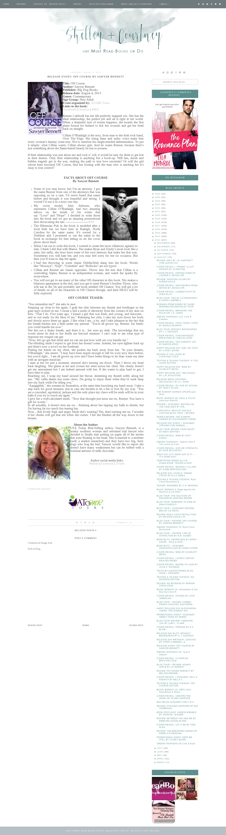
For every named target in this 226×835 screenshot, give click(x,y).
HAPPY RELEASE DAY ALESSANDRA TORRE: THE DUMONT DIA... (176, 609)
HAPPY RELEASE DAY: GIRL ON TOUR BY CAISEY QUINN (177, 349)
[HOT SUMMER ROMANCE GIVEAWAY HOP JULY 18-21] (163, 811)
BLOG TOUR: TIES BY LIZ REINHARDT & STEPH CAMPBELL (177, 299)
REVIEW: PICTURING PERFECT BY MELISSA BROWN (175, 672)
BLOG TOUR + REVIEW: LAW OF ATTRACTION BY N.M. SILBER (174, 534)
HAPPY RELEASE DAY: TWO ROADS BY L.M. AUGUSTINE (176, 374)
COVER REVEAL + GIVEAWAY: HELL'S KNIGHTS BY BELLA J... (177, 678)
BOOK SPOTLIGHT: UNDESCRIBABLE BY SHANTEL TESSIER (177, 713)
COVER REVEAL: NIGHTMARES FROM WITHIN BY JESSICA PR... (177, 286)
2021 (158, 212)
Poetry (77, 4)
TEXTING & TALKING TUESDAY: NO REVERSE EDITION (175, 578)
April (161, 759)
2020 (158, 215)
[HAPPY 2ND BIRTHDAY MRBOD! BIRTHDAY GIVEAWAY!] (186, 788)
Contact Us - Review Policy (50, 4)
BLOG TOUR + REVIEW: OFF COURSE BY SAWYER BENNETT (177, 522)
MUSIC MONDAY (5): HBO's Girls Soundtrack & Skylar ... (174, 691)
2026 (158, 194)
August (162, 257)
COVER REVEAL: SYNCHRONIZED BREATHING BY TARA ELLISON (175, 336)
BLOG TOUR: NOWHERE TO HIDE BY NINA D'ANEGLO (176, 503)
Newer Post (35, 625)
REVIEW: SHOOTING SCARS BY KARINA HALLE (174, 280)
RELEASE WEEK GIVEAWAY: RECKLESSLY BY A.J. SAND (173, 380)
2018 (158, 222)
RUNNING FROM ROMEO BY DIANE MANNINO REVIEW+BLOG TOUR (176, 305)
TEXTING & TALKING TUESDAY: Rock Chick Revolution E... (176, 480)
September (164, 254)
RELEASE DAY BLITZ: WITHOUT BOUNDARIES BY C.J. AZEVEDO (175, 634)
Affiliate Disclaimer (101, 4)
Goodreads (69, 109)
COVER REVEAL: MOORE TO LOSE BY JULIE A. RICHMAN (177, 565)
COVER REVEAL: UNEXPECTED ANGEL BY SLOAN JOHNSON (174, 697)
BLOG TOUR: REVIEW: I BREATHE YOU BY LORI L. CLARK (175, 622)
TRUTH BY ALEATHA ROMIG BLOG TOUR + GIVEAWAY (175, 572)
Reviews (21, 4)
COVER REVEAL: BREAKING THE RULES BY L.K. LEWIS (174, 312)
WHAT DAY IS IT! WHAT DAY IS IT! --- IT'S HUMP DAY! (176, 455)
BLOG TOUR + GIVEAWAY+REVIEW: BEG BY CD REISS (176, 509)
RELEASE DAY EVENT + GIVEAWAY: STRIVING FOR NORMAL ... (176, 424)
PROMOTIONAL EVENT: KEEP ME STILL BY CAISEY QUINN (174, 738)
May (160, 755)
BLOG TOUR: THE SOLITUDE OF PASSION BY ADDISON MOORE (174, 497)
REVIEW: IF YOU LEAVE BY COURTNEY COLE (171, 355)
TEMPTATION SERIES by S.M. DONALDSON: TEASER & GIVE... (175, 461)
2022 (158, 208)
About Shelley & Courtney (136, 4)
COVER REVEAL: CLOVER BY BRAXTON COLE (172, 659)
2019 (158, 219)
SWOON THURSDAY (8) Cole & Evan (176, 743)
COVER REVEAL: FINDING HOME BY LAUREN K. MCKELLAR (176, 274)
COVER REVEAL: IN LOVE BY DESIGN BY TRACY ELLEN (177, 386)
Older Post (136, 625)
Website (94, 463)
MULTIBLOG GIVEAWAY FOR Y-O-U (175, 702)
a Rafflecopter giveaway (39, 488)
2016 (158, 229)
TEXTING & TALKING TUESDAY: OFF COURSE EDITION (176, 684)
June (160, 752)
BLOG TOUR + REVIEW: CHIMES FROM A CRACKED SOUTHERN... (175, 603)
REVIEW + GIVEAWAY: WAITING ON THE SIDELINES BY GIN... (175, 405)
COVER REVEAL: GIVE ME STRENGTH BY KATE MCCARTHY (177, 449)
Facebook (107, 463)
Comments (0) (124, 523)
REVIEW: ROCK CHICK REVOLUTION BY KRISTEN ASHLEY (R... (176, 515)
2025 (158, 197)
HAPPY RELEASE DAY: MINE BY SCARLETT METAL (174, 368)
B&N (95, 109)
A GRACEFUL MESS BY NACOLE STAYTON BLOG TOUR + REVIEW (175, 411)
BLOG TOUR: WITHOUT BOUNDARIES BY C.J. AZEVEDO (177, 330)
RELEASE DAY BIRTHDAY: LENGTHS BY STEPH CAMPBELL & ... (176, 641)
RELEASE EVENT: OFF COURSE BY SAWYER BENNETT (176, 647)
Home (6, 4)
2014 (158, 236)
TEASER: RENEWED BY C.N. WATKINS (177, 485)
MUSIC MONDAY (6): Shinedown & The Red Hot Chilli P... (177, 590)
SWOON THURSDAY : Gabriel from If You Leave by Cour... (176, 443)
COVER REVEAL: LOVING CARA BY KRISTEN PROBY (175, 559)
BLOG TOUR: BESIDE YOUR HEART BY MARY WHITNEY (176, 430)
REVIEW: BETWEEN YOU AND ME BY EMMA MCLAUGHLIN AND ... (176, 719)
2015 (158, 233)
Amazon (84, 109)
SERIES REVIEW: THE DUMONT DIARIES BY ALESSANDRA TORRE (176, 418)
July (160, 748)
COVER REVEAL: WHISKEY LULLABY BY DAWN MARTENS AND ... (177, 468)
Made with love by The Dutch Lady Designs (132, 831)
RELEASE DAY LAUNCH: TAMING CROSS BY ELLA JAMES (174, 474)
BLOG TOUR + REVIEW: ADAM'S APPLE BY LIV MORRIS (174, 666)
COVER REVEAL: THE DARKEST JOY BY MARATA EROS (176, 343)
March (161, 762)
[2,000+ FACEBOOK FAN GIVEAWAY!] (163, 788)
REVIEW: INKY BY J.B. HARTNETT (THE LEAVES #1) (175, 261)
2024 (158, 201)
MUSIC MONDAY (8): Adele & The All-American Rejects (176, 399)
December (164, 243)
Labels (163, 4)
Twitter (120, 463)
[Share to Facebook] (81, 523)
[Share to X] (77, 523)
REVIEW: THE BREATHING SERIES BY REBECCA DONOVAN (177, 732)
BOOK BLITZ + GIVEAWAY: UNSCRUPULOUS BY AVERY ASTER (177, 547)
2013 (158, 240)
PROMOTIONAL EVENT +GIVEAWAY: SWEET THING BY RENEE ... (176, 616)
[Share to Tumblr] (89, 523)
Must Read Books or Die (89, 831)
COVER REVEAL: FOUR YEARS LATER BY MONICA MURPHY (177, 324)
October (163, 250)
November (164, 247)
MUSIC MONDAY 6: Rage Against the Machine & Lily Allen (176, 490)
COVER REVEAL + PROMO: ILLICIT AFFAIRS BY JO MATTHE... (175, 268)
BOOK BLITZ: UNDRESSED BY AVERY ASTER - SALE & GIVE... (177, 540)
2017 (158, 226)
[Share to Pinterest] (85, 523)
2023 (158, 204)
